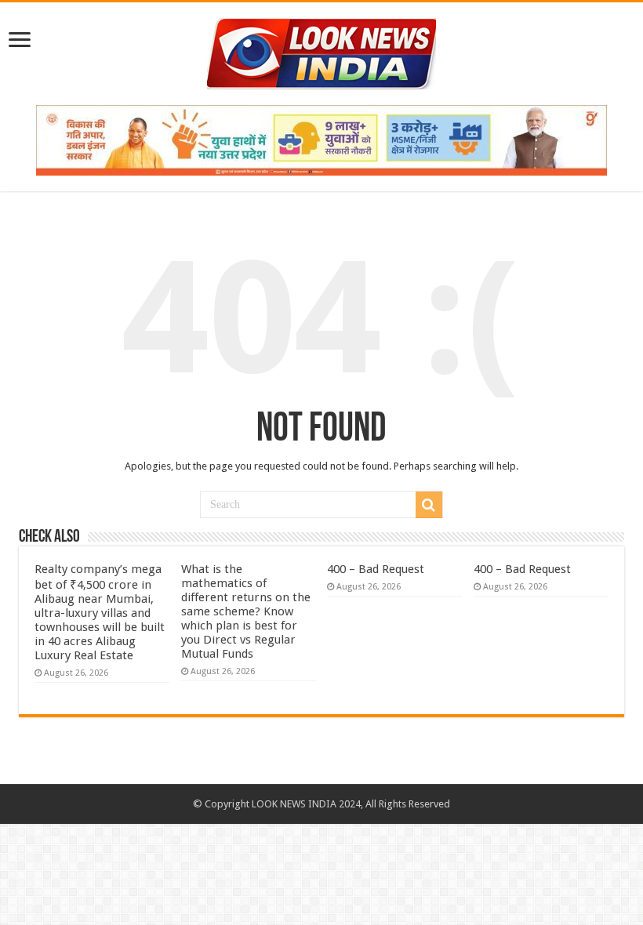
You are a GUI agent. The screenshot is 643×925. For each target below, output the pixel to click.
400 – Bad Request (375, 569)
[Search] (429, 505)
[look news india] (321, 51)
